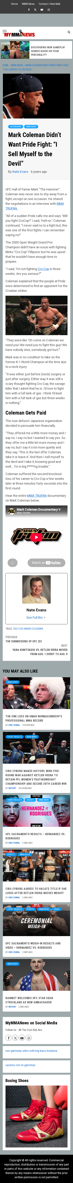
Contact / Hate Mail (49, 3)
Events (30, 800)
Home (14, 3)
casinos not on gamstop (20, 1065)
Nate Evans (20, 171)
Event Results (15, 737)
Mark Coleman (33, 628)
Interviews (15, 126)
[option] (36, 50)
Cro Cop (43, 269)
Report (13, 788)
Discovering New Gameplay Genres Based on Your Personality (48, 51)
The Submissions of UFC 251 (23, 639)
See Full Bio (34, 617)
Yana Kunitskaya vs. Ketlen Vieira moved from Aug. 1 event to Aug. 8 (40, 650)
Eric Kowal (15, 725)
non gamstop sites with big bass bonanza (31, 1050)
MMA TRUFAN (37, 496)
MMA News (28, 3)
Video (57, 909)
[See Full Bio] (45, 617)
